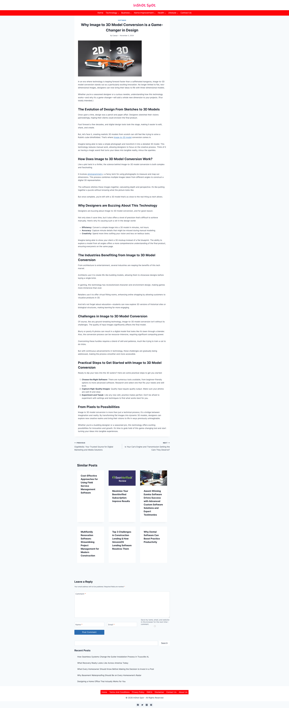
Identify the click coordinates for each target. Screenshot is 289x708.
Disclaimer (159, 692)
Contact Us (186, 12)
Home (100, 12)
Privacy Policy (138, 692)
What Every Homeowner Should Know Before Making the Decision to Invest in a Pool (115, 669)
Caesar (115, 35)
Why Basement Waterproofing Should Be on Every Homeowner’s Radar (109, 675)
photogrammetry (95, 174)
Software (122, 20)
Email (111, 624)
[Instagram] (147, 705)
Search (164, 643)
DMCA (149, 692)
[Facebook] (138, 705)
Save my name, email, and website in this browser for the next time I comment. (155, 622)
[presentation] (122, 478)
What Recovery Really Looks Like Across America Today (102, 663)
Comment (80, 594)
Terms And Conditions (119, 692)
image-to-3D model (123, 137)
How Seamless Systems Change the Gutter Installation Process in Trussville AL (113, 657)
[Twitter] (142, 705)
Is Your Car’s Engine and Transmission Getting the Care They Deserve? (147, 446)
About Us (183, 692)
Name (78, 624)
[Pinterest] (151, 705)
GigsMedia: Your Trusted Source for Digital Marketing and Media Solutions (93, 446)
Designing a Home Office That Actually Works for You (101, 681)
